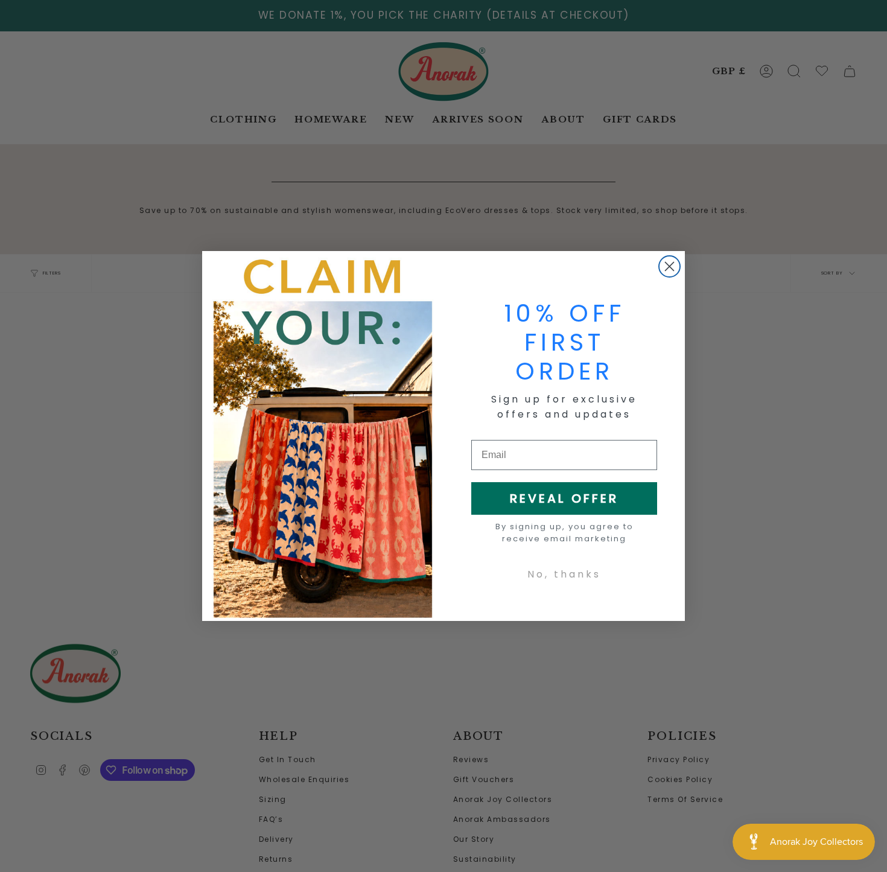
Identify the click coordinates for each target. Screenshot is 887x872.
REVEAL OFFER (564, 498)
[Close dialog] (669, 266)
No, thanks (564, 574)
